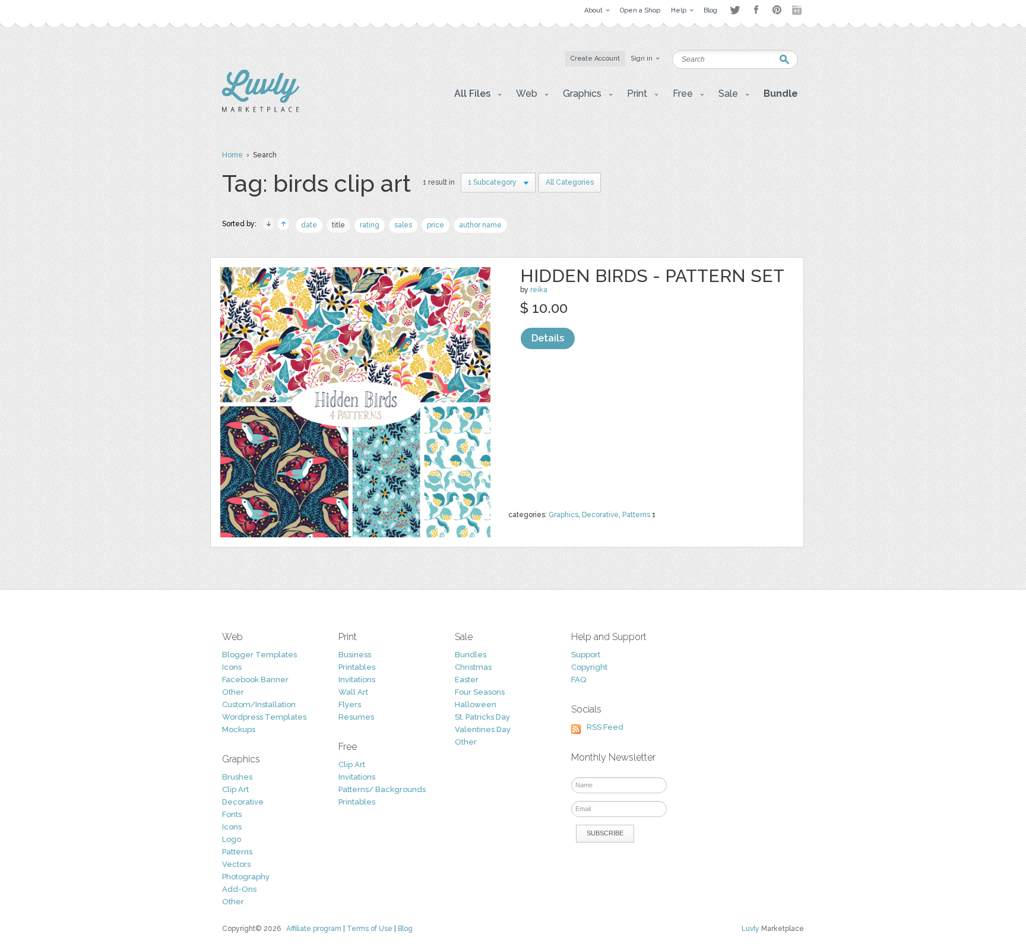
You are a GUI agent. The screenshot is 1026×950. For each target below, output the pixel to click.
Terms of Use (369, 928)
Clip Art (235, 789)
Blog (405, 928)
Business (354, 654)
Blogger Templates (259, 654)
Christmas (473, 667)
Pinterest (777, 9)
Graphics (563, 515)
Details (547, 338)
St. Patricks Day (482, 716)
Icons (232, 667)
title (338, 225)
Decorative (600, 515)
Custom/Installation (259, 704)
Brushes (237, 776)
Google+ (798, 10)
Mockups (238, 729)
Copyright (589, 667)
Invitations (356, 679)
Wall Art (353, 692)
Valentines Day (483, 729)
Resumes (356, 716)
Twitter (735, 9)
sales (403, 225)
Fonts (232, 814)
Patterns (636, 515)
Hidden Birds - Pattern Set (652, 275)
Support (585, 654)
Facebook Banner (255, 679)
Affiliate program (313, 928)
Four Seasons (480, 692)
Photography (246, 876)
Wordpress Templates (264, 716)
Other (233, 692)
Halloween (475, 704)
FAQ (578, 679)
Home (232, 155)
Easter (467, 679)
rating (369, 225)
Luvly (750, 928)
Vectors (236, 864)
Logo (231, 839)
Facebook (756, 10)
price (435, 225)
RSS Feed (605, 727)
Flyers (349, 704)
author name (480, 225)
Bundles (470, 654)
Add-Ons (239, 889)
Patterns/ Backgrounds (382, 789)
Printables (356, 667)
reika (538, 290)
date (309, 225)
